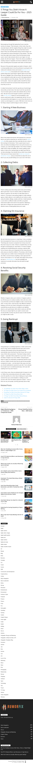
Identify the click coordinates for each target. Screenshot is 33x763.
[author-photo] (16, 419)
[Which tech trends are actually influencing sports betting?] (28, 466)
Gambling (6, 5)
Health (2, 624)
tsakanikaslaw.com (10, 259)
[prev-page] (15, 444)
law (19, 401)
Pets (2, 667)
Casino (2, 567)
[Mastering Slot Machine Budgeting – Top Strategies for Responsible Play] (27, 435)
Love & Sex (3, 658)
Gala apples (3, 608)
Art (1, 548)
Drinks (2, 583)
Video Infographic (5, 694)
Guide (2, 621)
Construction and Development (7, 571)
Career (2, 564)
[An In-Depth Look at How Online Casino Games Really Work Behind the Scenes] (6, 435)
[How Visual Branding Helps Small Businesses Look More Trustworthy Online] (28, 487)
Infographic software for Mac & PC (8, 637)
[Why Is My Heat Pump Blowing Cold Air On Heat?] (28, 517)
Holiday (2, 626)
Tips (2, 685)
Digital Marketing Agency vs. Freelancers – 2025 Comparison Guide (8, 410)
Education (3, 587)
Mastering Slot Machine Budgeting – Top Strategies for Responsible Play (27, 441)
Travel (2, 687)
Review (2, 674)
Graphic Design (4, 617)
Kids (2, 649)
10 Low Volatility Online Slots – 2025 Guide (25, 410)
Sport (2, 681)
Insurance (3, 642)
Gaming (2, 612)
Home (2, 5)
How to (2, 630)
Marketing (3, 660)
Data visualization (5, 580)
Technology (3, 683)
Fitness (2, 601)
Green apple (3, 619)
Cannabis (3, 560)
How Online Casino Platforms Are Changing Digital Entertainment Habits (12, 493)
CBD (2, 569)
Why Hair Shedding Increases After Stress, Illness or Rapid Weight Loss (12, 449)
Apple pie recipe (4, 542)
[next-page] (17, 444)
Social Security (4, 402)
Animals (2, 526)
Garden (2, 615)
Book (2, 555)
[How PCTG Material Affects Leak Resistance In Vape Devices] (28, 458)
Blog (2, 553)
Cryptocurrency (4, 574)
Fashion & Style (4, 594)
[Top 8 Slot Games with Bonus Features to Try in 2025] (16, 435)
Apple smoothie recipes (6, 546)
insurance (16, 401)
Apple (2, 528)
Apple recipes (4, 544)
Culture (2, 576)
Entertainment (4, 589)
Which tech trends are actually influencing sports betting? (13, 754)
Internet (2, 644)
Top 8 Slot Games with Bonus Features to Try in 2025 (16, 440)
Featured (3, 596)
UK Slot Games (7, 95)
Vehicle (2, 692)
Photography (3, 669)
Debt (11, 401)
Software (3, 678)
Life (1, 656)
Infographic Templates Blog (7, 640)
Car (1, 562)
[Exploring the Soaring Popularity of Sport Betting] (28, 509)
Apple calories (4, 530)
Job (1, 646)
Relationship (3, 671)
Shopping (3, 676)
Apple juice (3, 537)
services (27, 401)
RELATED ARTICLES (11, 429)
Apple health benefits (5, 535)
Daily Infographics (5, 578)
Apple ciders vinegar (5, 533)
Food (2, 603)
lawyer (23, 401)
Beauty (2, 551)
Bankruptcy (7, 401)
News (2, 665)
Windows (3, 697)
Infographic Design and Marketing (8, 635)
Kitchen (2, 651)
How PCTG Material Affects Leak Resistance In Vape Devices (14, 752)
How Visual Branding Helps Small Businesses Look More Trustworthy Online (12, 486)
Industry (2, 633)
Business (3, 558)
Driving (2, 585)
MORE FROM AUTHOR (21, 429)
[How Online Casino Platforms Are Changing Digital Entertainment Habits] (28, 495)
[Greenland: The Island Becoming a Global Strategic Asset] (28, 480)
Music (2, 662)
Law (7, 6)
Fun (1, 605)
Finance (2, 599)
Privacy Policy (11, 761)
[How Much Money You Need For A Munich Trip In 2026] (28, 502)
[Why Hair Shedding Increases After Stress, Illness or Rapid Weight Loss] (28, 450)
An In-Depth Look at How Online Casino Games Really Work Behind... (11, 471)
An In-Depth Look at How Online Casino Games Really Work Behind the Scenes (5, 441)
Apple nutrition (4, 539)
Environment (3, 592)
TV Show (3, 690)
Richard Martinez (5, 17)
